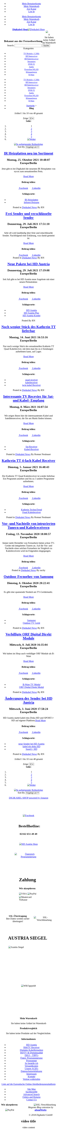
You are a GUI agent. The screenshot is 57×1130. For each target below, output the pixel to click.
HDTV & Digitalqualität (31, 1052)
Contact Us (31, 1099)
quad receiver (31, 380)
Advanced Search (31, 1094)
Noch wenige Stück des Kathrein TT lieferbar (28, 329)
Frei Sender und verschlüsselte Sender (29, 215)
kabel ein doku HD (31, 746)
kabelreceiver (31, 382)
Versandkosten (31, 1066)
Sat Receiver (31, 446)
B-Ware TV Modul (31, 684)
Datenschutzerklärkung (31, 1071)
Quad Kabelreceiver (31, 512)
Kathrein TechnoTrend (31, 509)
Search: (10, 45)
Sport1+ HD (31, 749)
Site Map (31, 1089)
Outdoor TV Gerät (31, 623)
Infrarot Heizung (31, 202)
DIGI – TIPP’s (31, 1055)
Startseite (30, 105)
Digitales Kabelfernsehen (31, 1050)
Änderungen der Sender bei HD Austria (28, 700)
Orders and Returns (31, 1097)
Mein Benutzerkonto (31, 3)
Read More (28, 176)
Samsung (31, 620)
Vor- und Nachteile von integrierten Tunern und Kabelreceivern (28, 525)
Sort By (21, 147)
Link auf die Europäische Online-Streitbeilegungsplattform (29, 1084)
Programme (31, 1060)
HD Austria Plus (31, 313)
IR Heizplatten (31, 199)
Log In (31, 11)
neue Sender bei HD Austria (31, 744)
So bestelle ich (31, 1063)
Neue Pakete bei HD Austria (28, 264)
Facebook (23, 188)
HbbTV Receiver (31, 1047)
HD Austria (31, 310)
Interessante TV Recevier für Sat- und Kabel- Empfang (28, 398)
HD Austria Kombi (31, 315)
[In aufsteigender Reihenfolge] (28, 144)
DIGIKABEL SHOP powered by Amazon (28, 798)
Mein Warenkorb (31, 6)
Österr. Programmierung (31, 1058)
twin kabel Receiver (31, 385)
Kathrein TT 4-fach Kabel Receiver (28, 460)
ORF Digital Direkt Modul (31, 687)
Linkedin (36, 188)
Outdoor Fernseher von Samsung (28, 576)
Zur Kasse (31, 9)
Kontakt (31, 1076)
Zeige (25, 118)
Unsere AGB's (31, 1068)
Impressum (31, 1074)
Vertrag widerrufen (31, 1079)
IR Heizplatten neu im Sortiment (28, 153)
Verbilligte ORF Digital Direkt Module (28, 636)
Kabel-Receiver (31, 449)
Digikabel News (29, 207)
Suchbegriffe (31, 1092)
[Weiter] (31, 139)
